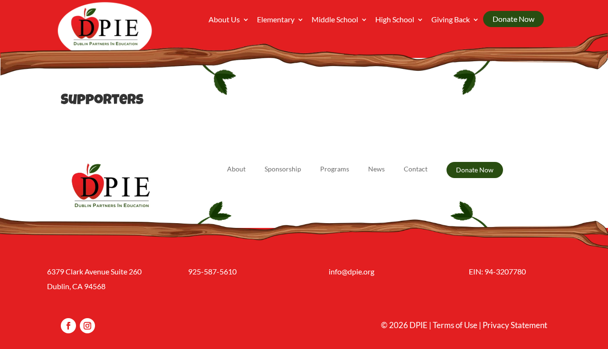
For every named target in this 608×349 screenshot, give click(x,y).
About (236, 169)
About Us (224, 20)
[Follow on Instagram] (87, 325)
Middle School (335, 20)
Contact (416, 169)
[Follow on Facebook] (68, 325)
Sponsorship (283, 169)
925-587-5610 (212, 271)
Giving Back (450, 20)
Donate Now (513, 18)
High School (394, 20)
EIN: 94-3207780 (497, 271)
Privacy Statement (515, 325)
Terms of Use (455, 325)
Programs (334, 169)
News (376, 169)
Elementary (275, 20)
